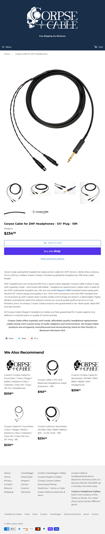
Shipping (8, 492)
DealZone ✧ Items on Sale (51, 488)
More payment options (52, 258)
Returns (8, 488)
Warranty (25, 492)
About (7, 473)
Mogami (25, 480)
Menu (8, 47)
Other (27, 514)
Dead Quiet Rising (47, 484)
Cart (100, 47)
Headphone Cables (13, 514)
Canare (24, 484)
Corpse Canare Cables (49, 480)
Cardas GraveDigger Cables (52, 473)
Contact (8, 484)
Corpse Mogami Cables (50, 477)
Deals (35, 514)
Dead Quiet (27, 477)
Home (7, 54)
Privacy (8, 480)
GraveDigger (27, 473)
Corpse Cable (17, 524)
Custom (25, 488)
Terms (7, 477)
